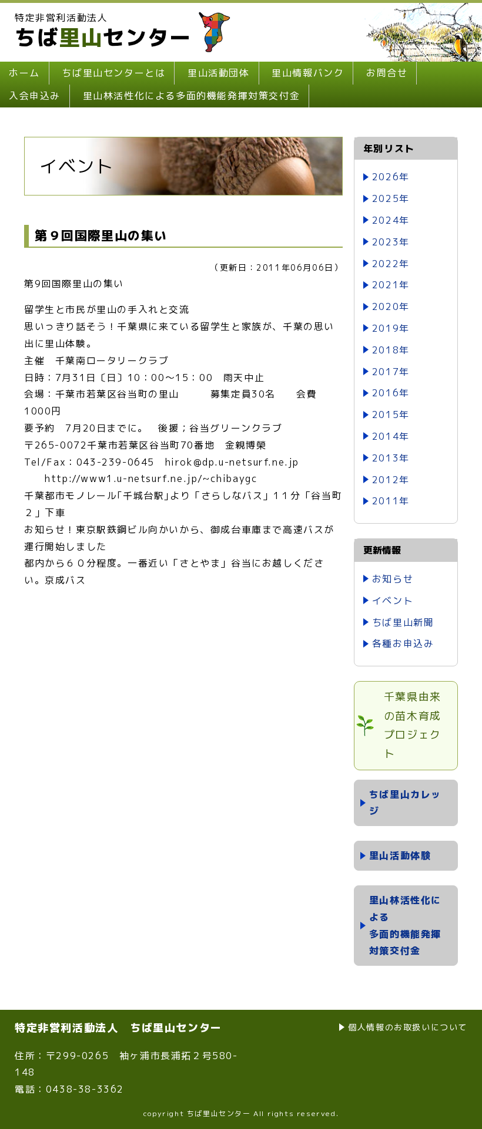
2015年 (391, 414)
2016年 (391, 392)
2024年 (391, 220)
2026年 (391, 176)
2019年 (391, 328)
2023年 (391, 241)
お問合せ (386, 72)
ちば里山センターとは (113, 72)
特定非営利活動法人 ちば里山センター (118, 1027)
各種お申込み (403, 643)
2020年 (391, 306)
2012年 (391, 479)
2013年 (391, 457)
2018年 (391, 349)
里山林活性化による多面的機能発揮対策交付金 (191, 95)
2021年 (391, 284)
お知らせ (392, 578)
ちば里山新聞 (403, 622)
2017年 (391, 371)
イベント (392, 600)
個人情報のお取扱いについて (407, 1027)
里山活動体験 (400, 855)
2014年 (391, 436)
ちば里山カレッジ (405, 803)
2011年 (391, 500)
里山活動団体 (219, 72)
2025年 (391, 198)
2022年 (391, 263)
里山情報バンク (308, 72)
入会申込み (35, 95)
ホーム (24, 72)
